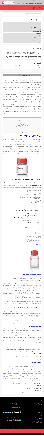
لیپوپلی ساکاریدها (8, 55)
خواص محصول (22, 123)
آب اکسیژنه (5, 52)
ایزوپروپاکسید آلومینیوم (33, 55)
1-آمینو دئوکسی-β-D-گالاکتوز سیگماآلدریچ (31, 50)
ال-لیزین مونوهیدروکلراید (16, 53)
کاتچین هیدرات (12, 57)
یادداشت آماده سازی (22, 130)
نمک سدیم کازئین (18, 56)
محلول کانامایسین (27, 56)
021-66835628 (38, 387)
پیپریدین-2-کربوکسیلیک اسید (20, 57)
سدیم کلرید (12, 55)
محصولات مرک (38, 33)
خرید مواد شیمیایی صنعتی (36, 27)
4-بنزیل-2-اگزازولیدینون (29, 52)
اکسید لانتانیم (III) (39, 55)
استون (27, 53)
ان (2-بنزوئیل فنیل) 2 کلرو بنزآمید (15, 404)
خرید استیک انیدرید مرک (16, 407)
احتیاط (22, 128)
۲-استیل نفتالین (17, 406)
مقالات (40, 35)
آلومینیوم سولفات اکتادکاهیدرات (32, 53)
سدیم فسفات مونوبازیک (17, 55)
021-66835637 (38, 388)
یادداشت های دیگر (22, 131)
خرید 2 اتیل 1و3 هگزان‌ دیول (15, 410)
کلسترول (9, 57)
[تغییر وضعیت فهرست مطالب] (38, 119)
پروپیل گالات (31, 57)
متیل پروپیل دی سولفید (38, 56)
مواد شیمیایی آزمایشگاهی (36, 37)
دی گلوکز (22, 55)
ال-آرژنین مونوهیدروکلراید (23, 53)
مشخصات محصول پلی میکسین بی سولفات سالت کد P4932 (21, 122)
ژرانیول (15, 57)
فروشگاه (39, 29)
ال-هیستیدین (11, 53)
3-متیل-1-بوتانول (8, 50)
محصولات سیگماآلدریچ (37, 31)
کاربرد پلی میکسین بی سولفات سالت (22, 125)
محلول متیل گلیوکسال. (32, 56)
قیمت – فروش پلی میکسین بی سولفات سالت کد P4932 (22, 132)
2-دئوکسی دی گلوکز (18, 50)
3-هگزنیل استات (39, 52)
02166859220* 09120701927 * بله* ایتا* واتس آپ (25, 3)
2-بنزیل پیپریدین (23, 50)
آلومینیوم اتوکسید (39, 53)
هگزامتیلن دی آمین (8, 56)
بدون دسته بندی (38, 23)
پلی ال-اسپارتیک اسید (27, 57)
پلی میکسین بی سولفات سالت (21, 120)
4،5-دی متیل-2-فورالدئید (23, 52)
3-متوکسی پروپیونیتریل (13, 50)
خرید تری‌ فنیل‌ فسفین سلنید (15, 408)
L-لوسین (11, 52)
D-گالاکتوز (13, 52)
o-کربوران (8, 52)
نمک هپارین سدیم (13, 56)
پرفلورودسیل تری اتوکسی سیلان (37, 57)
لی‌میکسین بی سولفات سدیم (32, 144)
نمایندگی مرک (38, 42)
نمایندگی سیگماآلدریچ (37, 40)
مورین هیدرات (22, 56)
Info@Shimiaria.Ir (38, 3)
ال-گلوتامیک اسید (7, 53)
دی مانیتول (24, 55)
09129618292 (39, 390)
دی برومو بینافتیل (28, 55)
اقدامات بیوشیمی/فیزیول (22, 127)
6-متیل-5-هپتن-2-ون (17, 52)
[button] (9, 8)
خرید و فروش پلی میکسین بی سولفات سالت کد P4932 (22, 126)
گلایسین (7, 57)
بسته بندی (22, 124)
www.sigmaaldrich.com (36, 185)
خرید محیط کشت (37, 25)
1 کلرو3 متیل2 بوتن (38, 50)
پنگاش (12, 431)
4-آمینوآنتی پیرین (34, 52)
